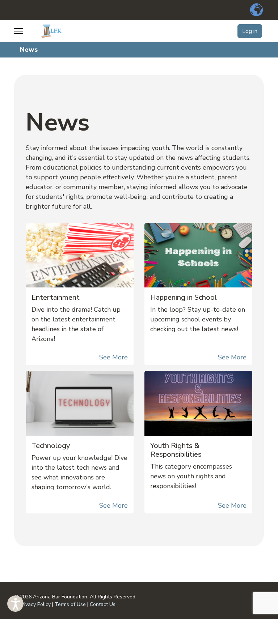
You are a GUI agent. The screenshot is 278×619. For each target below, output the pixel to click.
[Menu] (18, 31)
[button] (15, 603)
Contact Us (102, 604)
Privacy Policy (35, 604)
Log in (249, 31)
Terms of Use (70, 604)
